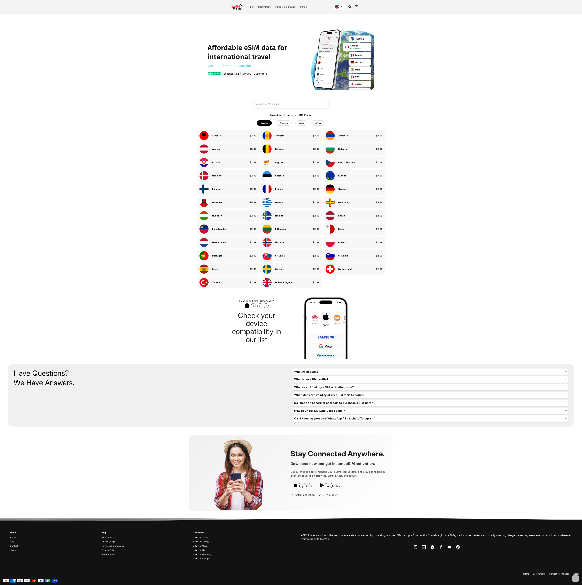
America (283, 123)
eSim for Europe (201, 558)
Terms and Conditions (113, 546)
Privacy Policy (108, 550)
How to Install (108, 537)
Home (13, 537)
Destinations (539, 574)
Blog (12, 541)
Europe (264, 123)
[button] (349, 6)
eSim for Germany (202, 554)
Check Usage (108, 541)
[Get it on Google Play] (330, 485)
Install (576, 574)
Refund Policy (109, 554)
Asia (301, 123)
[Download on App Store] (303, 485)
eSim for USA (200, 546)
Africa (318, 123)
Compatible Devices (559, 574)
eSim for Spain (200, 537)
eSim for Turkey (201, 541)
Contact (14, 546)
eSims (13, 550)
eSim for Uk (199, 550)
